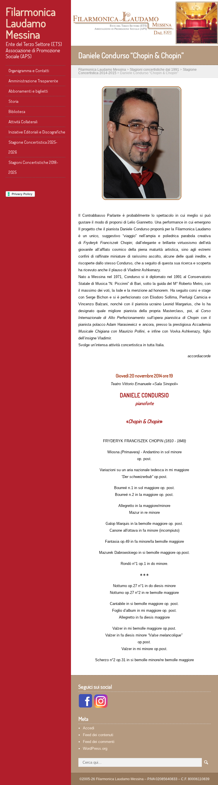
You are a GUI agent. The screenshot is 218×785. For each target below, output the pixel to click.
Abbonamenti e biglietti (28, 91)
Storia (13, 101)
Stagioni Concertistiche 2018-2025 (33, 167)
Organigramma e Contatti (29, 70)
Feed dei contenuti (98, 735)
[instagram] (101, 706)
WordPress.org (95, 748)
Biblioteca (17, 111)
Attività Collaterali (23, 121)
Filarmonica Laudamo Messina (31, 22)
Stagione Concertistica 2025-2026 (33, 147)
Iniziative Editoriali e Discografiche (37, 132)
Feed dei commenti (98, 742)
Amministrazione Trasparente (33, 80)
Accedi (88, 728)
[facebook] (85, 706)
